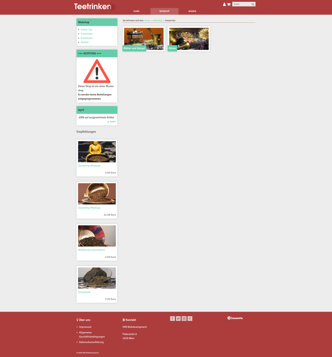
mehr (113, 121)
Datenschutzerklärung (91, 342)
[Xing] (190, 318)
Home (136, 11)
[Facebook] (172, 318)
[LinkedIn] (184, 318)
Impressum (85, 327)
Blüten (172, 48)
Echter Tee (86, 29)
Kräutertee (86, 38)
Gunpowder (84, 292)
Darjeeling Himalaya (89, 165)
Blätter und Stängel (134, 48)
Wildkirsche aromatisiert (91, 249)
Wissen (192, 11)
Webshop (164, 11)
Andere (85, 42)
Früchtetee (87, 33)
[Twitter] (178, 318)
